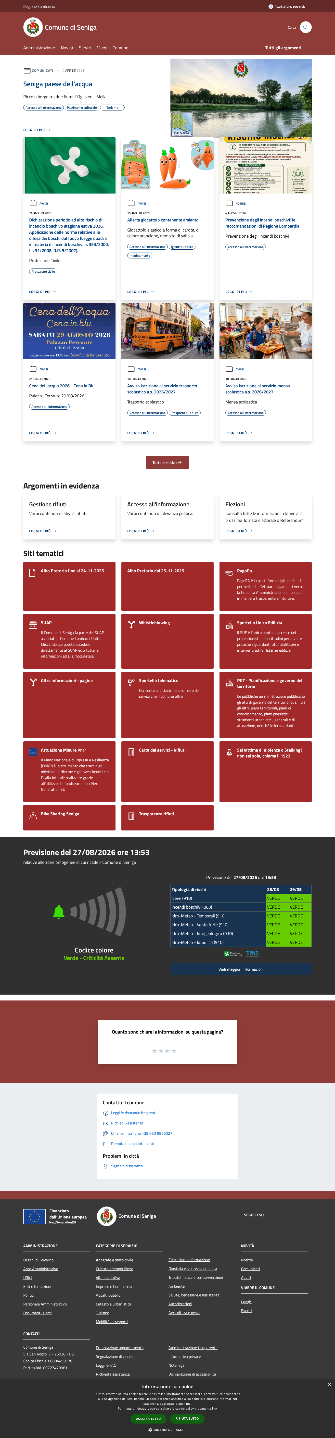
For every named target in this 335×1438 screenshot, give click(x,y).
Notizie (241, 203)
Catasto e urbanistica (113, 1304)
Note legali (177, 1365)
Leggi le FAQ (106, 1365)
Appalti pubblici (108, 1295)
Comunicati (42, 70)
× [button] (329, 1385)
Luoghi (246, 1302)
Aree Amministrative (40, 1269)
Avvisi (43, 203)
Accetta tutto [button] (148, 1419)
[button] (167, 1429)
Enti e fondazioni (37, 1286)
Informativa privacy (184, 1356)
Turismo (102, 1313)
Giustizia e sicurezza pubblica (192, 1268)
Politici (29, 1295)
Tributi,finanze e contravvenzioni (195, 1277)
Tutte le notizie (165, 462)
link (214, 1408)
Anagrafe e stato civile (114, 1260)
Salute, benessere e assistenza (193, 1295)
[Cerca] (306, 27)
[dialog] (167, 1408)
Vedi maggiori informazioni (241, 969)
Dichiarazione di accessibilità (192, 1374)
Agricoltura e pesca (184, 1313)
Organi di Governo (38, 1260)
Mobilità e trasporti (112, 1322)
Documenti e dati (37, 1313)
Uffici (27, 1277)
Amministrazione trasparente (193, 1348)
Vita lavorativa (108, 1277)
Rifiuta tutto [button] (187, 1418)
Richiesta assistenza (113, 1374)
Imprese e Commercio (114, 1286)
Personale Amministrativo (45, 1304)
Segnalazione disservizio (116, 1356)
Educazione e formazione (189, 1260)
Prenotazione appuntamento (119, 1348)
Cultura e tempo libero (114, 1269)
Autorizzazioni (180, 1304)
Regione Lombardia (39, 6)
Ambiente (176, 1286)
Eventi (246, 1311)
